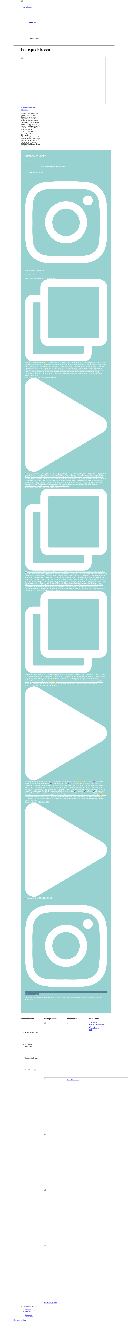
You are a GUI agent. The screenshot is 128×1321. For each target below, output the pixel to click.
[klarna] (86, 1299)
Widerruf (92, 1026)
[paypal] (86, 1243)
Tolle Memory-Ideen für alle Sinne (53, 167)
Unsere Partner (94, 1028)
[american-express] (86, 1188)
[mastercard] (86, 1132)
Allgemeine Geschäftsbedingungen (96, 1023)
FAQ (90, 1030)
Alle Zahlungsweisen (50, 1303)
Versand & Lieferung (73, 1080)
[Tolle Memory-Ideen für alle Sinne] (63, 104)
